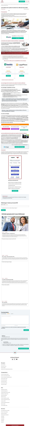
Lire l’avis (8, 73)
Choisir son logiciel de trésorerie (5, 402)
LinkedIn (12, 359)
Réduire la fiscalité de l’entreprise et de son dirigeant (17, 4)
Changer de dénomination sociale (5, 392)
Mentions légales (3, 367)
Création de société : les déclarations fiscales (14, 183)
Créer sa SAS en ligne (4, 381)
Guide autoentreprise (4, 413)
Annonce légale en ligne (4, 405)
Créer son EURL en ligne (4, 378)
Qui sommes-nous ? (3, 366)
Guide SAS (2, 420)
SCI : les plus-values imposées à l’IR (8, 256)
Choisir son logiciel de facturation (5, 399)
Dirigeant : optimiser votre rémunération (14, 188)
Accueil (2, 4)
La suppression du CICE (11, 185)
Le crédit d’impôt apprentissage (7, 279)
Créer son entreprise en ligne (5, 374)
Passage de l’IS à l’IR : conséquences (8, 233)
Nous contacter (3, 364)
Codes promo (22, 1)
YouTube (16, 359)
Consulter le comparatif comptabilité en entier (7, 79)
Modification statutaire (4, 389)
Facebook (14, 359)
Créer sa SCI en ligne (3, 384)
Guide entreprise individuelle (4, 414)
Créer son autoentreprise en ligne (5, 375)
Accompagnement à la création (5, 410)
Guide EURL (2, 416)
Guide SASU (2, 417)
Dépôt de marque (3, 396)
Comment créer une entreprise (6, 4)
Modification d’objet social (4, 393)
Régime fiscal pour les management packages (14, 182)
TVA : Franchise (4, 302)
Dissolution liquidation (4, 395)
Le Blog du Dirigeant (2, 1)
